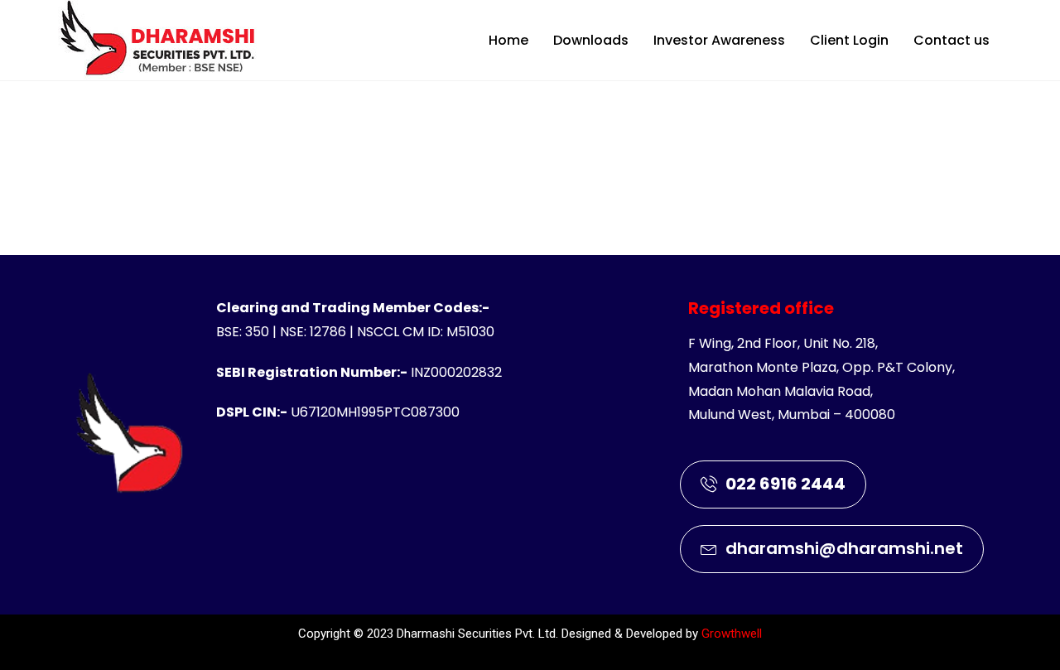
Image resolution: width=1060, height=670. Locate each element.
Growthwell (731, 633)
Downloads (591, 40)
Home (508, 40)
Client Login (849, 40)
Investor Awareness (719, 40)
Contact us (951, 40)
